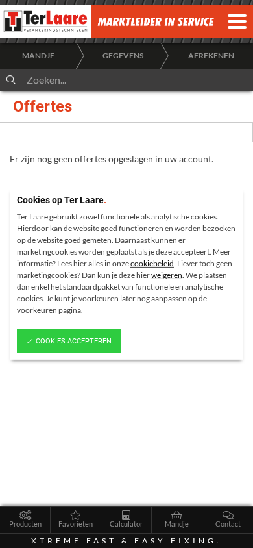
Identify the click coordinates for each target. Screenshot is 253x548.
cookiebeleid (152, 263)
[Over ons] (175, 21)
